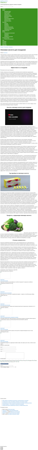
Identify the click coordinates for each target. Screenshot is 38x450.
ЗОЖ (3, 40)
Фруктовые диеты (7, 20)
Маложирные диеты (8, 16)
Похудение (4, 22)
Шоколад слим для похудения (6, 292)
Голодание (4, 41)
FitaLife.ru (3, 2)
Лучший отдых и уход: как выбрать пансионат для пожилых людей (14, 401)
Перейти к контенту (4, 0)
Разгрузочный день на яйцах (14, 412)
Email (1, 349)
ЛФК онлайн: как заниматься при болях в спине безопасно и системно (15, 400)
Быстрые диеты (7, 12)
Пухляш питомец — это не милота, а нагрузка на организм (13, 404)
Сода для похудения (4, 280)
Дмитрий (4, 410)
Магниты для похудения (15, 411)
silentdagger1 (4, 411)
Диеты (3, 10)
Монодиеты (6, 17)
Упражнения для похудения (9, 32)
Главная (3, 8)
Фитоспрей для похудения (5, 305)
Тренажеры (6, 34)
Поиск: (1, 6)
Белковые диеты (7, 11)
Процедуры (6, 25)
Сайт (1, 351)
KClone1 (3, 412)
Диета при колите (11, 409)
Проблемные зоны (7, 29)
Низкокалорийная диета (13, 410)
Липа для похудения (4, 329)
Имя (1, 347)
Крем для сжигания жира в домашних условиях (9, 317)
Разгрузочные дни (5, 30)
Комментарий (3, 358)
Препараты (6, 24)
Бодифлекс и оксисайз (8, 36)
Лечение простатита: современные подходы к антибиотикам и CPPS (15, 405)
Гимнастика (6, 35)
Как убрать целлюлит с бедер (13, 414)
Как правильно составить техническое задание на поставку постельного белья (17, 402)
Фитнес (3, 31)
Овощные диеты (7, 19)
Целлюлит (4, 43)
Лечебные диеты (7, 14)
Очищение (4, 42)
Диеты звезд (6, 13)
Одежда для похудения (8, 26)
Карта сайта (4, 44)
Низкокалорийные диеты (9, 18)
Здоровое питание (5, 37)
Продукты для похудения (9, 28)
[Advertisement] (7, 383)
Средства (6, 23)
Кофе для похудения (4, 341)
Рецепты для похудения (8, 38)
